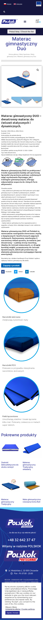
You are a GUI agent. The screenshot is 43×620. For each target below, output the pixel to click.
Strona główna (13, 54)
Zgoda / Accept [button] (12, 613)
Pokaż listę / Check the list (21, 31)
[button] (4, 11)
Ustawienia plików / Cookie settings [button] (20, 609)
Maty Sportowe (24, 54)
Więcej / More (11, 607)
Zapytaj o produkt (11, 265)
